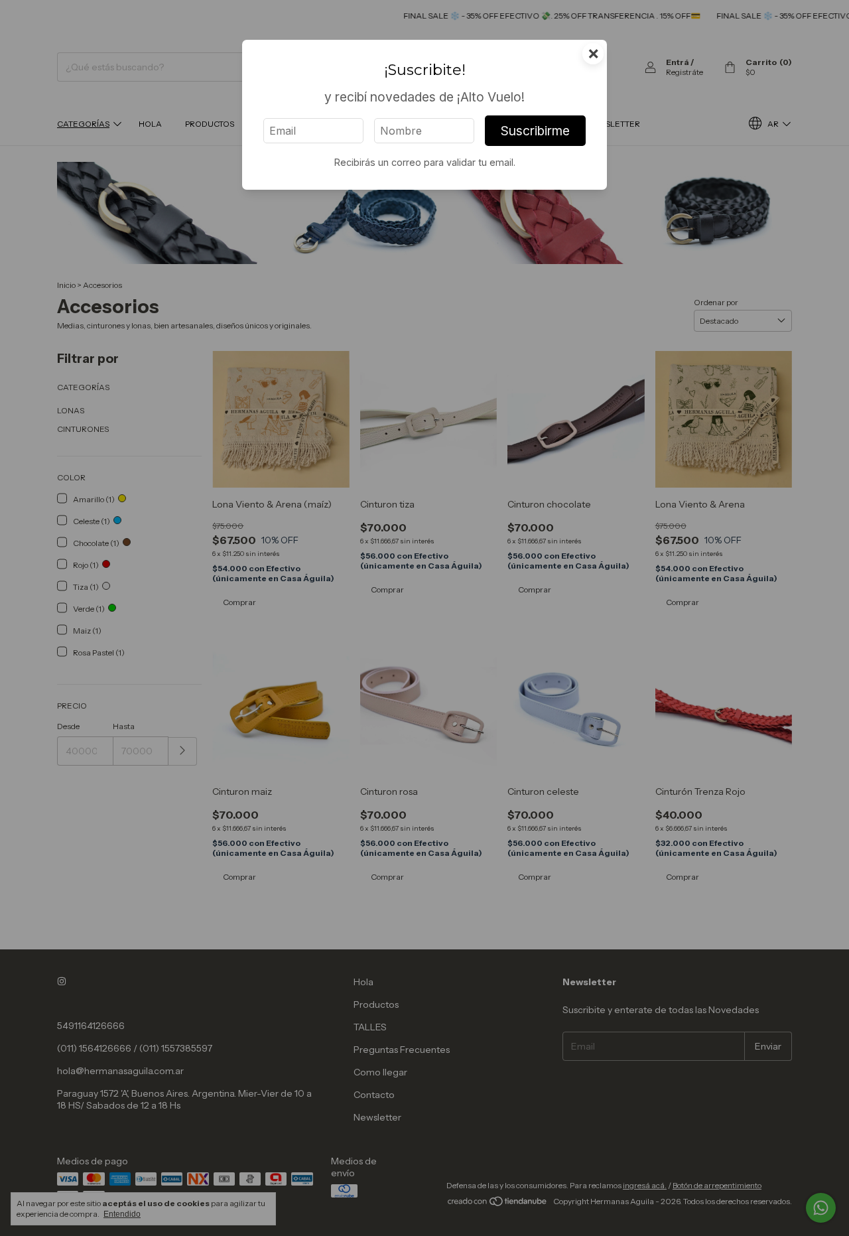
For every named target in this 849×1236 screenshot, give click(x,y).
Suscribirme (535, 131)
